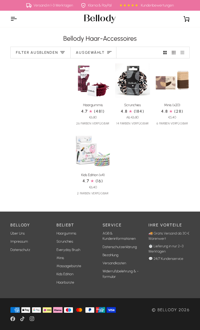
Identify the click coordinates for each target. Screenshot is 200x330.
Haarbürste (65, 282)
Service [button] (112, 225)
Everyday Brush (68, 250)
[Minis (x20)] (172, 80)
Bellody (167, 309)
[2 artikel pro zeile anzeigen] (165, 52)
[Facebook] (12, 318)
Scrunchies (65, 241)
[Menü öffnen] (18, 19)
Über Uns (17, 233)
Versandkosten (114, 263)
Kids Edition (65, 274)
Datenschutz (20, 250)
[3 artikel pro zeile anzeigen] (173, 52)
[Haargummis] (93, 80)
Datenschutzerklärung (120, 247)
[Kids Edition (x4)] (93, 150)
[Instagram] (32, 318)
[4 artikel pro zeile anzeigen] (184, 52)
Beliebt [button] (65, 225)
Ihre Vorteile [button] (165, 225)
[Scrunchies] (132, 80)
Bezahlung (110, 255)
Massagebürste (69, 266)
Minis (60, 258)
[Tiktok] (22, 318)
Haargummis (66, 233)
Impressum (19, 241)
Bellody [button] (20, 225)
